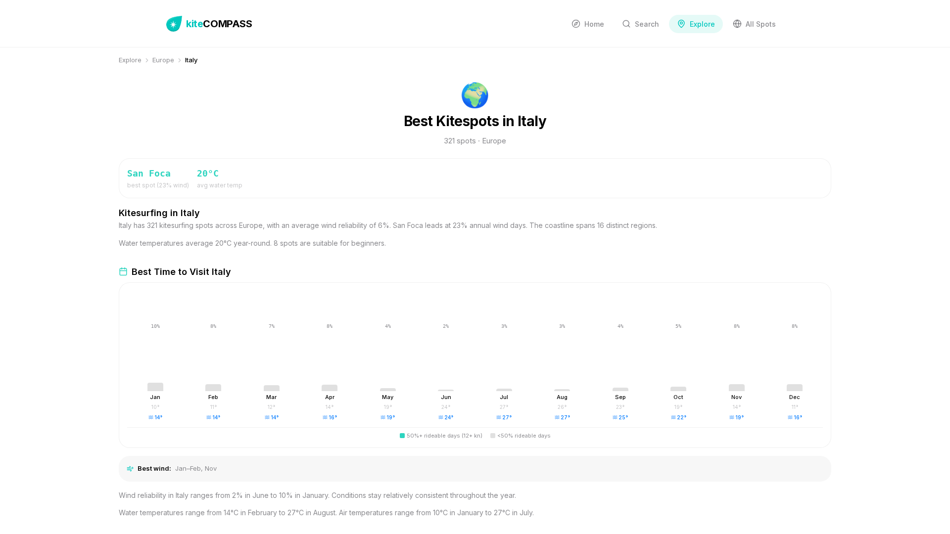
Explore (130, 60)
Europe (163, 60)
